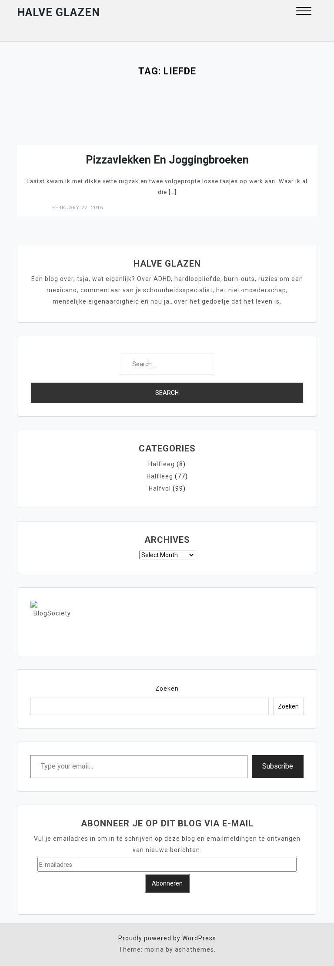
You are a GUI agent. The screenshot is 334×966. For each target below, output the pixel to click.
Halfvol (160, 488)
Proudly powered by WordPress (167, 938)
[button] (303, 12)
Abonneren (167, 883)
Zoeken (167, 688)
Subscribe (277, 766)
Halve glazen (58, 12)
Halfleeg (161, 464)
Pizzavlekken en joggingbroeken (167, 160)
